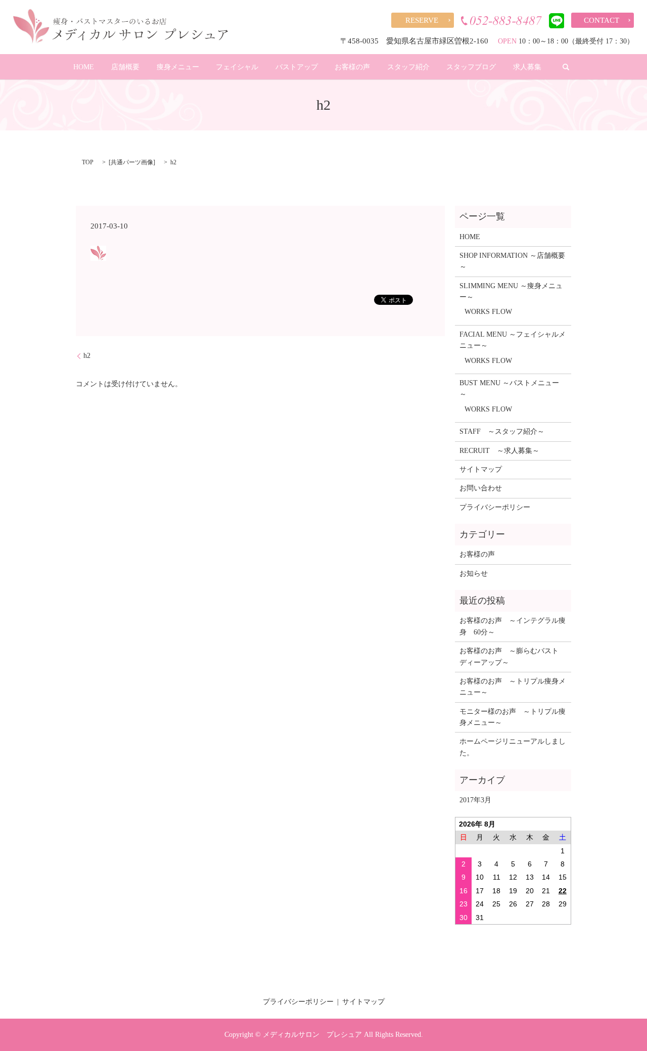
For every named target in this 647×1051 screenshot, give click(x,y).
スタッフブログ (471, 67)
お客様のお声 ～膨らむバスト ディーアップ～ (512, 656)
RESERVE (421, 20)
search (566, 66)
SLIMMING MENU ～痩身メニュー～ (511, 291)
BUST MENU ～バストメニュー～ (509, 388)
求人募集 (527, 67)
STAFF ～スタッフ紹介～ (501, 431)
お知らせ (473, 573)
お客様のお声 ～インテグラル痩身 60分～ (512, 626)
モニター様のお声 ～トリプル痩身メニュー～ (512, 717)
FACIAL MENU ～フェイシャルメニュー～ (512, 340)
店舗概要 (125, 67)
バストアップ (296, 67)
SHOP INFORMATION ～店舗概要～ (512, 261)
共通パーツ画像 (132, 162)
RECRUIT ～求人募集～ (499, 450)
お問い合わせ (480, 488)
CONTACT (601, 20)
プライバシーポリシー (494, 507)
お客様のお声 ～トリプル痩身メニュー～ (512, 686)
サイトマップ (480, 469)
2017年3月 (475, 800)
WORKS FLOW (488, 311)
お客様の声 (352, 67)
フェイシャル (237, 67)
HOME (83, 67)
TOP (88, 162)
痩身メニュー (178, 67)
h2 (86, 355)
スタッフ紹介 (408, 67)
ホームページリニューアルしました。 (512, 747)
